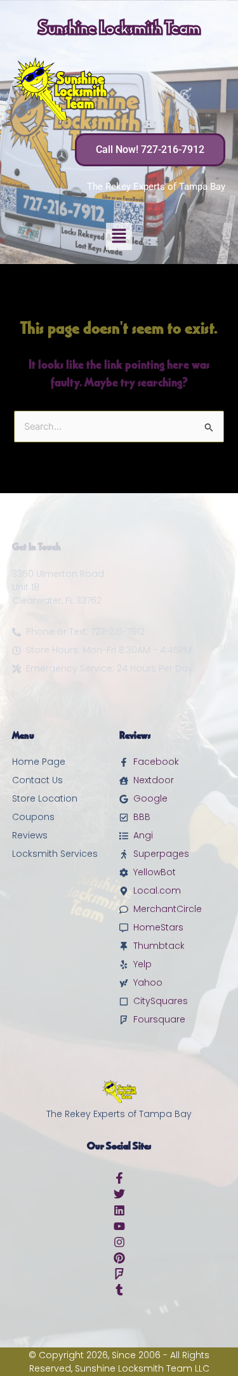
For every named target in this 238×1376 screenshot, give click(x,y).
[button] (119, 236)
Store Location (44, 798)
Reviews (30, 835)
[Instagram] (119, 1242)
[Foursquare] (119, 1274)
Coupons (33, 816)
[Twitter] (119, 1194)
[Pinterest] (119, 1258)
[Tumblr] (119, 1289)
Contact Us (37, 780)
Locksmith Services (55, 853)
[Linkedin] (119, 1210)
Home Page (38, 761)
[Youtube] (119, 1226)
